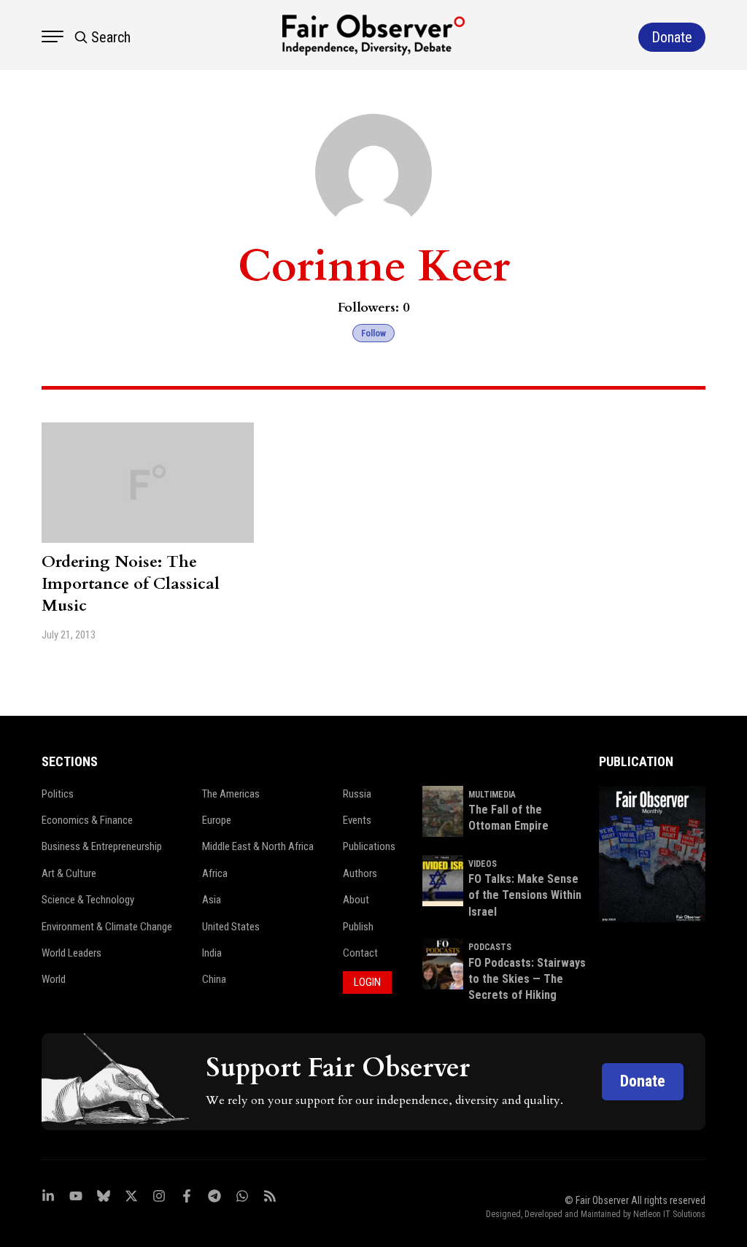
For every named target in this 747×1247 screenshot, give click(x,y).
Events (357, 820)
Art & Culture (69, 873)
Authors (360, 873)
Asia (211, 899)
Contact (360, 953)
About (356, 899)
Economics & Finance (87, 820)
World (54, 979)
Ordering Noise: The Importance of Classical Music (131, 584)
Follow (373, 333)
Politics (58, 793)
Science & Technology (88, 899)
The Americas (231, 793)
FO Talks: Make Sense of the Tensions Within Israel (524, 895)
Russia (357, 793)
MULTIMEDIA (492, 794)
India (212, 953)
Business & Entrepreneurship (102, 846)
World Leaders (71, 953)
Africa (215, 873)
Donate (642, 1081)
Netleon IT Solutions (669, 1214)
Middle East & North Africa (258, 846)
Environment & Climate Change (107, 926)
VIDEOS (482, 864)
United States (231, 926)
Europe (216, 820)
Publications (369, 846)
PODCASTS (489, 947)
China (214, 979)
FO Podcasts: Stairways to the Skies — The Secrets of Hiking (527, 979)
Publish (358, 926)
